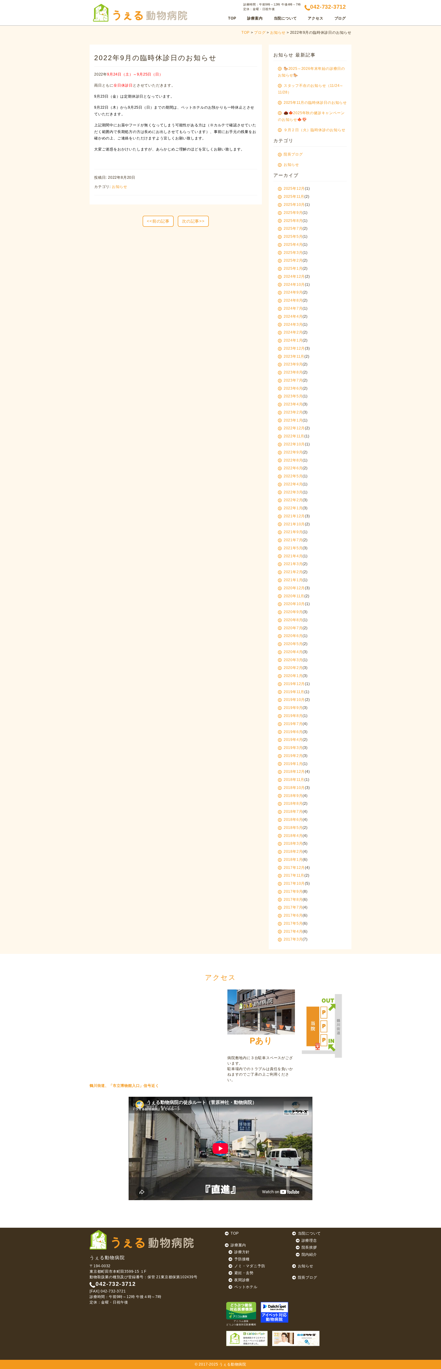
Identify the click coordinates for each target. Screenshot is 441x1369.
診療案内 (238, 1245)
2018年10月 (294, 788)
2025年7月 (293, 228)
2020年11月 (294, 596)
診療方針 (242, 1252)
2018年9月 (293, 796)
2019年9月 (293, 708)
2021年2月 (293, 572)
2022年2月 (293, 500)
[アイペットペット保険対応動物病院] (274, 1312)
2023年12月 (294, 348)
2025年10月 (294, 205)
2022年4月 (293, 484)
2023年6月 (293, 388)
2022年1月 (293, 508)
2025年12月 (294, 188)
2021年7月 (293, 540)
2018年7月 (293, 811)
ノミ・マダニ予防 (249, 1266)
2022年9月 (293, 452)
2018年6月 (293, 820)
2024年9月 (293, 292)
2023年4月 (293, 404)
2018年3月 (293, 843)
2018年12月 (294, 772)
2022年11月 (294, 436)
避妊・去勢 (244, 1273)
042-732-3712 (116, 1284)
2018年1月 (293, 860)
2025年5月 (293, 236)
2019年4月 (293, 740)
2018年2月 (293, 851)
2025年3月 (293, 253)
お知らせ (278, 32)
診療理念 (309, 1240)
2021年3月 (293, 564)
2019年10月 (294, 700)
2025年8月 (293, 221)
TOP (232, 18)
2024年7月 (293, 308)
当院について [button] (285, 18)
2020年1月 (293, 676)
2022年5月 (293, 476)
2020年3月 (293, 660)
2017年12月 (294, 868)
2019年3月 (293, 748)
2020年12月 (294, 588)
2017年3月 (293, 939)
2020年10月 (294, 604)
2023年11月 (294, 356)
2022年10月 (294, 444)
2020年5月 (293, 644)
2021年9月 (293, 532)
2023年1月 (293, 420)
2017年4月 (293, 931)
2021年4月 (293, 556)
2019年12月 (294, 684)
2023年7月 (293, 380)
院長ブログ (307, 1277)
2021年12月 (294, 516)
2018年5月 (293, 828)
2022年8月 (293, 460)
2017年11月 (294, 875)
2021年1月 (293, 580)
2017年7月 (293, 907)
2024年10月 (294, 284)
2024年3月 (293, 324)
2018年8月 (293, 803)
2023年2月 (293, 412)
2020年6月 (293, 636)
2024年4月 (293, 316)
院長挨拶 (309, 1247)
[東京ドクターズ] (295, 1338)
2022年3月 (293, 492)
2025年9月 (293, 213)
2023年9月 (293, 364)
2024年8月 (293, 300)
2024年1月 (293, 340)
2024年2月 (293, 332)
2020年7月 (293, 628)
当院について (309, 1233)
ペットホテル (245, 1287)
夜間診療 (242, 1280)
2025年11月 (294, 196)
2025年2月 (293, 260)
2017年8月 (293, 899)
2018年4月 (293, 836)
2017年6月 (293, 915)
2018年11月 (294, 780)
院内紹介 (309, 1254)
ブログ (340, 18)
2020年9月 (293, 612)
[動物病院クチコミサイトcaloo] (247, 1338)
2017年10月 (294, 883)
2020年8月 (293, 620)
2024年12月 (294, 276)
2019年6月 (293, 732)
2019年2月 (293, 756)
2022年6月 (293, 468)
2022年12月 (294, 428)
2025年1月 (293, 268)
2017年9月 (293, 891)
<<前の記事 (158, 221)
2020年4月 (293, 652)
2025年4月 (293, 245)
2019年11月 (294, 692)
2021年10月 (294, 524)
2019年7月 (293, 724)
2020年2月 (293, 668)
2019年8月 (293, 716)
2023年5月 (293, 396)
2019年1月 (293, 764)
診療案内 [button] (255, 18)
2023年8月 (293, 372)
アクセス (315, 18)
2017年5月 (293, 923)
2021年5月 (293, 548)
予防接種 (242, 1259)
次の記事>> (193, 221)
